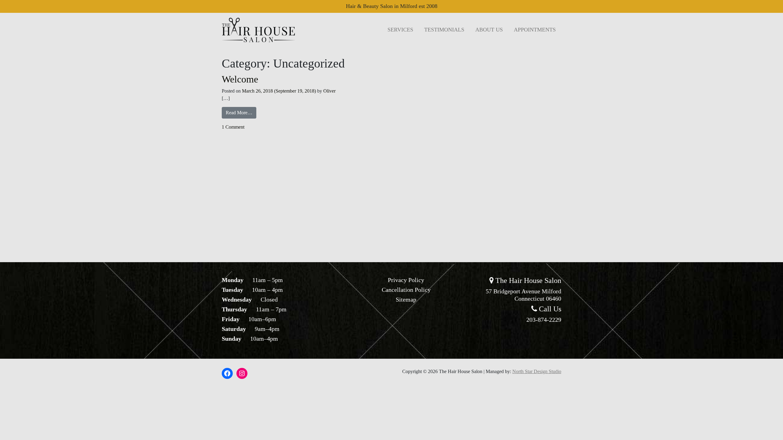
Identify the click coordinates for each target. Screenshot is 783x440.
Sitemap (406, 299)
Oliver (329, 91)
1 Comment (233, 127)
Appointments (535, 30)
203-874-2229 (543, 319)
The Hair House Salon (527, 280)
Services (400, 30)
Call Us (549, 309)
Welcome (240, 79)
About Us (489, 30)
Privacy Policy (406, 280)
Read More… (241, 112)
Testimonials (444, 30)
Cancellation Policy (406, 289)
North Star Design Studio (536, 371)
